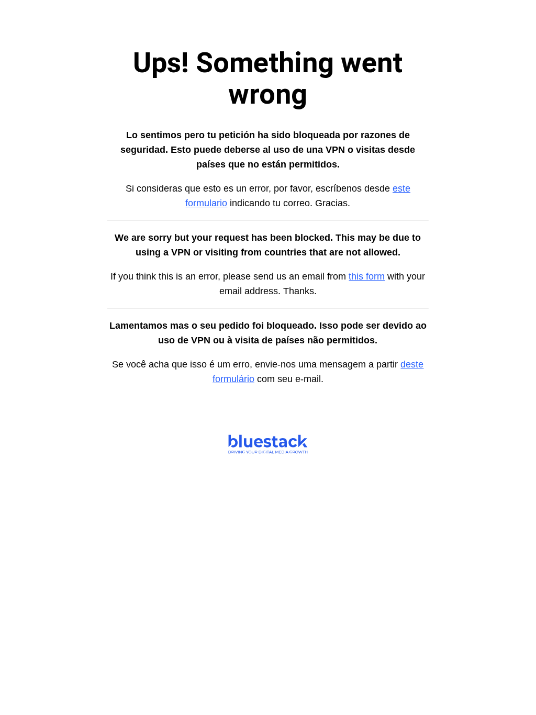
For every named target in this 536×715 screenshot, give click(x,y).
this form (367, 276)
